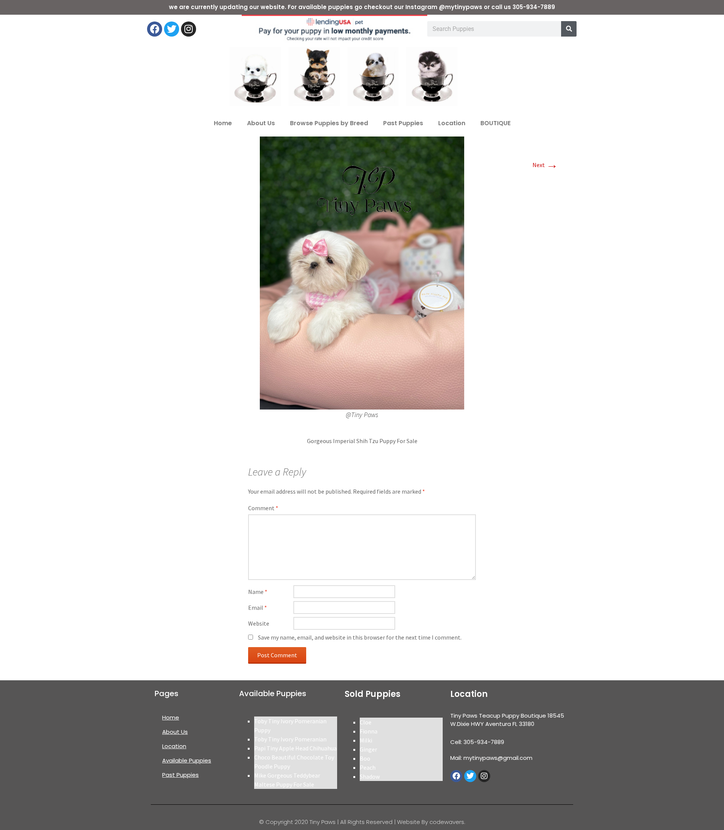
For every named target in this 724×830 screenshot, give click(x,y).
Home (223, 123)
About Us (261, 123)
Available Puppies (186, 760)
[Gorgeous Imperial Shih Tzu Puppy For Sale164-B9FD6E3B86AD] (362, 272)
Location (451, 123)
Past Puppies (403, 123)
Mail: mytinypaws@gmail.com (491, 758)
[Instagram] (188, 29)
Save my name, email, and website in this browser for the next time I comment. (360, 637)
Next (545, 165)
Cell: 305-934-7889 (477, 742)
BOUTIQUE (495, 123)
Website (258, 623)
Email (257, 607)
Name (257, 591)
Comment (263, 508)
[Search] (569, 29)
